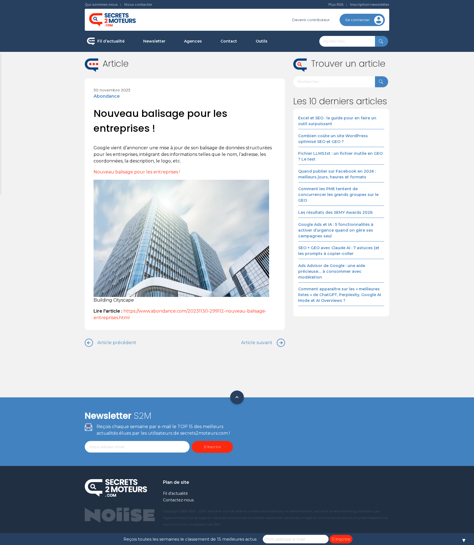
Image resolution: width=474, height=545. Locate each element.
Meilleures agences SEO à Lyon (212, 77)
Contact (229, 41)
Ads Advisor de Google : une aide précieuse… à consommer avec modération (331, 271)
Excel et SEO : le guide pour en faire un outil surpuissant (337, 121)
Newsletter (154, 41)
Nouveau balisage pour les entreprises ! (137, 172)
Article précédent (116, 342)
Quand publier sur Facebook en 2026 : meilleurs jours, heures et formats (337, 174)
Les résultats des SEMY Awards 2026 (335, 212)
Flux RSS (335, 4)
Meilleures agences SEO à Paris (212, 60)
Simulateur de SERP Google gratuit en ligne (287, 104)
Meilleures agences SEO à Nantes (215, 112)
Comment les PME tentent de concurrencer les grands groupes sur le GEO (338, 194)
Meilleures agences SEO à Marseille (216, 130)
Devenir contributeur (311, 20)
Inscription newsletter (369, 4)
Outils (261, 41)
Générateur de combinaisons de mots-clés (285, 127)
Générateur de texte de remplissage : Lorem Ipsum (288, 80)
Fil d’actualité (111, 41)
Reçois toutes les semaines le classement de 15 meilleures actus (189, 539)
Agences (193, 41)
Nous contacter (138, 4)
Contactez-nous (178, 500)
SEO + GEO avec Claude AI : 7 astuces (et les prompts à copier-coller (338, 250)
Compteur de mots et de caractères (288, 60)
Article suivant (256, 342)
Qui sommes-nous (101, 4)
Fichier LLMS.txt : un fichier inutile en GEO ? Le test (340, 156)
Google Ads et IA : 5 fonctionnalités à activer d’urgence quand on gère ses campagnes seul (335, 230)
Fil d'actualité (175, 493)
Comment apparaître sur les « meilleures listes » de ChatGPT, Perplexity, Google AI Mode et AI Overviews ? (339, 294)
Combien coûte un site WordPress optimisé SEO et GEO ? (333, 138)
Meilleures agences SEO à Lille (211, 95)
